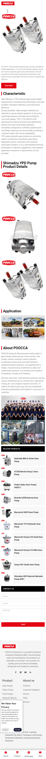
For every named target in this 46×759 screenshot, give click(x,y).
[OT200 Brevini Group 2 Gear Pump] (7, 473)
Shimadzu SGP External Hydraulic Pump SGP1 (28, 577)
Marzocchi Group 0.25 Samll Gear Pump (28, 538)
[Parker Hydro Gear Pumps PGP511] (7, 486)
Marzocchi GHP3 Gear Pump (26, 512)
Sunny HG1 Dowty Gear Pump (26, 564)
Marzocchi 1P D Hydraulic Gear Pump (27, 525)
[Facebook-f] (16, 672)
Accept (17, 730)
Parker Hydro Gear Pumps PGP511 (25, 486)
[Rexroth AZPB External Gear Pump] (7, 499)
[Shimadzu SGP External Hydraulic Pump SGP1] (7, 578)
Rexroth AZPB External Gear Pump (26, 499)
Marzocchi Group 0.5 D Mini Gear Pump (28, 551)
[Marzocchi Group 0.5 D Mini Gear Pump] (7, 552)
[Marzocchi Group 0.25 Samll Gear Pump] (7, 538)
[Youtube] (25, 672)
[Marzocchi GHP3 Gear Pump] (7, 512)
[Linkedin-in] (30, 672)
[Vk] (21, 672)
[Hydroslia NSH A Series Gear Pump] (7, 460)
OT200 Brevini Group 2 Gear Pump (26, 473)
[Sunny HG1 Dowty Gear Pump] (7, 565)
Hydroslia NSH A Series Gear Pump (26, 460)
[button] (8, 85)
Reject (5, 730)
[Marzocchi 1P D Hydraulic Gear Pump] (7, 525)
